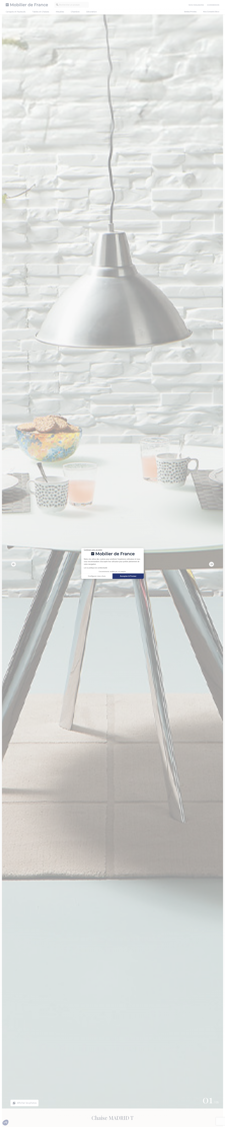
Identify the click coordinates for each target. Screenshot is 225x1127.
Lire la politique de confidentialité (95, 568)
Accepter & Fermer (128, 576)
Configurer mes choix (97, 576)
